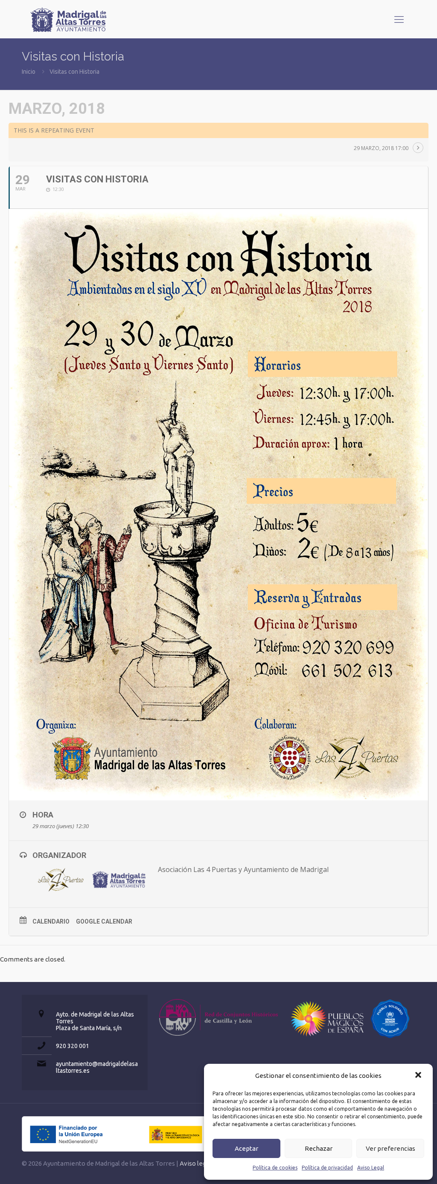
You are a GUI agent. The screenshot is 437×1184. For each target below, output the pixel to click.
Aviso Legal (370, 1167)
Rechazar (318, 1148)
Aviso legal (195, 1163)
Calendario (51, 921)
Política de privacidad (327, 1167)
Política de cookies (275, 1167)
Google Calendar (104, 921)
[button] (419, 1076)
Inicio (28, 71)
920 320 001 (72, 1045)
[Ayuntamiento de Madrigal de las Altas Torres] (68, 19)
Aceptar (246, 1148)
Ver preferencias (390, 1148)
